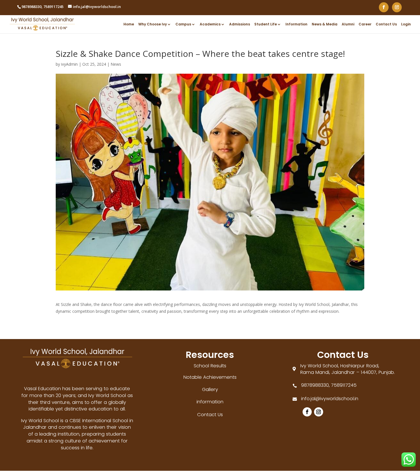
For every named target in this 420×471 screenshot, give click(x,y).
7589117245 (53, 6)
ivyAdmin (69, 64)
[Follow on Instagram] (318, 411)
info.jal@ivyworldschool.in (329, 398)
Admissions (239, 24)
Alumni (348, 24)
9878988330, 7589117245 (329, 385)
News (116, 64)
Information (296, 24)
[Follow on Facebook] (307, 411)
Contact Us (386, 24)
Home (128, 24)
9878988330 (31, 6)
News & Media (324, 24)
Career (365, 24)
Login (406, 24)
